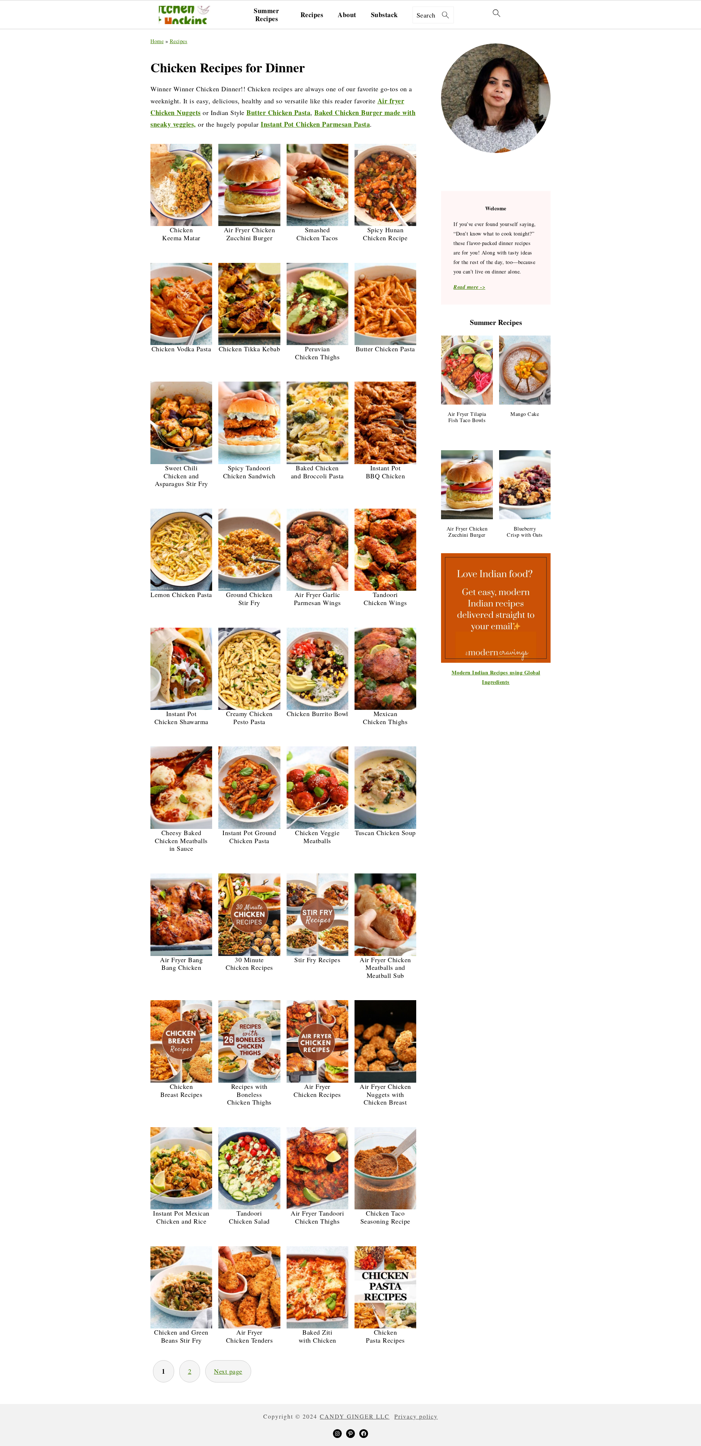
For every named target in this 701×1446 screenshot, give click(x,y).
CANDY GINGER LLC (355, 1416)
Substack (384, 15)
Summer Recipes (266, 15)
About (347, 15)
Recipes (311, 15)
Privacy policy (416, 1416)
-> (469, 287)
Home (157, 41)
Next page (228, 1371)
